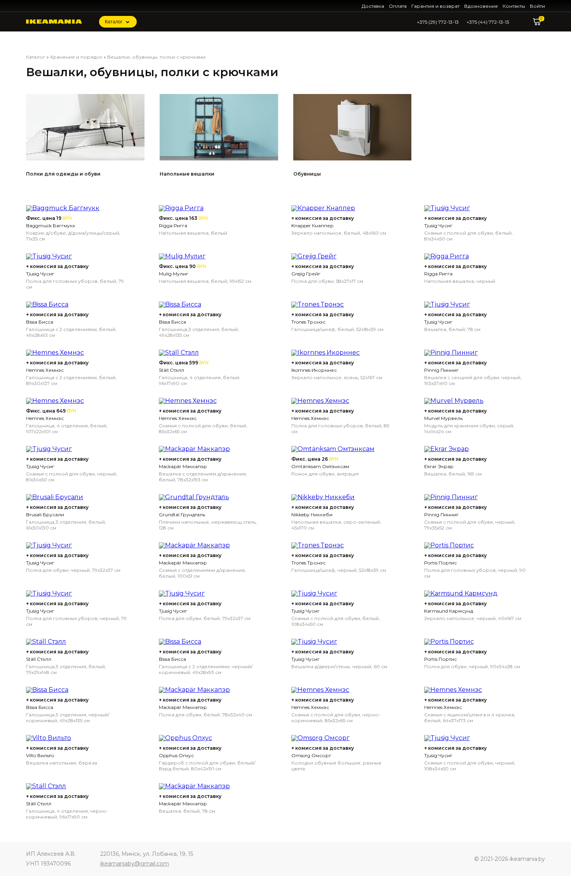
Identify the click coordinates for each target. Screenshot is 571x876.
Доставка (373, 6)
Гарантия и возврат (435, 6)
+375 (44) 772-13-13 (488, 22)
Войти (537, 6)
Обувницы (307, 174)
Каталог (113, 21)
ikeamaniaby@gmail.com (134, 863)
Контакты (514, 6)
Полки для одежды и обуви (63, 174)
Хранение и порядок (76, 57)
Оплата (398, 6)
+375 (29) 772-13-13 (438, 22)
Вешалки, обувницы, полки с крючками (156, 57)
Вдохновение (481, 6)
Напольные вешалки (187, 174)
